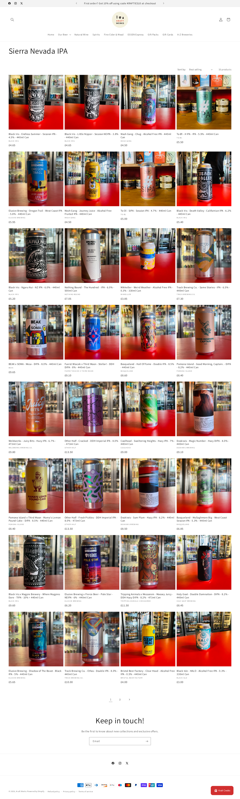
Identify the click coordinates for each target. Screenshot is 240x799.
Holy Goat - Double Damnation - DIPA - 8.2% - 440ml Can (203, 596)
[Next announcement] (163, 3)
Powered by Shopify (35, 791)
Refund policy (54, 791)
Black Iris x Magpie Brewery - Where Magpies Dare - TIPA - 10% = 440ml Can (34, 596)
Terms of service (86, 791)
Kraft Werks (21, 791)
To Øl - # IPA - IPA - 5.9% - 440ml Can (197, 134)
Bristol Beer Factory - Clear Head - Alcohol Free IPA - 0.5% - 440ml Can (148, 672)
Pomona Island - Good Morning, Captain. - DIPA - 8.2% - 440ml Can (204, 365)
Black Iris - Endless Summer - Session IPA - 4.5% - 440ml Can (33, 135)
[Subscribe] (147, 741)
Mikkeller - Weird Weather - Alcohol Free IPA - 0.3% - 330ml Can (147, 289)
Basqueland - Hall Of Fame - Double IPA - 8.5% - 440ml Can (147, 365)
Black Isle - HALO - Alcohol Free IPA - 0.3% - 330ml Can (201, 672)
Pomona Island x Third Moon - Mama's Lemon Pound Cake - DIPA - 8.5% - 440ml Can (35, 519)
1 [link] (111, 699)
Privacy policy (69, 791)
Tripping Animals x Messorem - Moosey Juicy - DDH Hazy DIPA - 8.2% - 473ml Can (147, 596)
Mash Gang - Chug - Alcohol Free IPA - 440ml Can (146, 135)
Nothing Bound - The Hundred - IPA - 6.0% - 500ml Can (89, 289)
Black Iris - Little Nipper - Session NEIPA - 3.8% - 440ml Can (92, 135)
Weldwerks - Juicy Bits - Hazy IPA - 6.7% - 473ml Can (32, 442)
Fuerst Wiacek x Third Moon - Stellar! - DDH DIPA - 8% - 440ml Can (89, 365)
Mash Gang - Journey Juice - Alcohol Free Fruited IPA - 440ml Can (88, 212)
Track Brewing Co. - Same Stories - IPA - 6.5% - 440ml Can (203, 289)
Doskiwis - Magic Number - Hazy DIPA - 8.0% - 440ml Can (203, 442)
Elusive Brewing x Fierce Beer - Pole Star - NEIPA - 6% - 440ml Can (89, 596)
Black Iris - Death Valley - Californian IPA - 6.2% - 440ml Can (204, 212)
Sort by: (181, 69)
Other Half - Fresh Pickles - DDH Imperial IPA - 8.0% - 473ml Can (91, 519)
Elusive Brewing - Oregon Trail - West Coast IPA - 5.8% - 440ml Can (35, 212)
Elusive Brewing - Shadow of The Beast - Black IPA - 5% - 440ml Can (35, 672)
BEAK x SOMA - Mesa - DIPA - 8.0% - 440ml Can (35, 364)
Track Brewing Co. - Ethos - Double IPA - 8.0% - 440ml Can (91, 672)
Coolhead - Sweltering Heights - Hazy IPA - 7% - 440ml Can (148, 442)
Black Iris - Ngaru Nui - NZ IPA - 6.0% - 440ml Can (34, 289)
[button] (12, 19)
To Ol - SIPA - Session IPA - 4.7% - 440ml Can (146, 210)
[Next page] (129, 699)
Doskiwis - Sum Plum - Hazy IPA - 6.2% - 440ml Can (147, 519)
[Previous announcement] (76, 3)
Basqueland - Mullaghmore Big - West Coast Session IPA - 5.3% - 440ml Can (202, 519)
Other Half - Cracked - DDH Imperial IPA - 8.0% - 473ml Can (91, 442)
